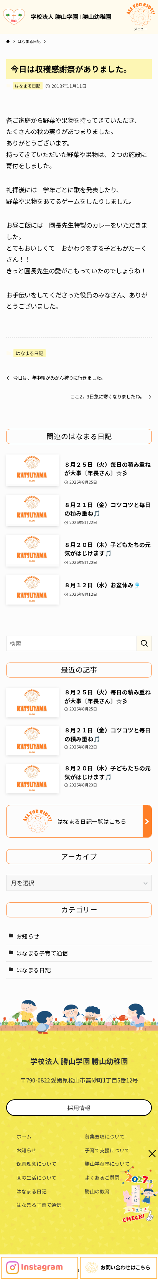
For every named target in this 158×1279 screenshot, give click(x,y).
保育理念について (36, 1163)
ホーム (23, 1136)
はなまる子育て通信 (42, 953)
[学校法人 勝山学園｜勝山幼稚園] (14, 17)
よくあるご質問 (102, 1177)
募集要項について (105, 1136)
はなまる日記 (27, 86)
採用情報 (79, 1108)
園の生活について (36, 1177)
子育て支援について (107, 1150)
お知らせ (27, 936)
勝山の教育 (97, 1191)
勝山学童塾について (107, 1163)
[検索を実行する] (144, 643)
